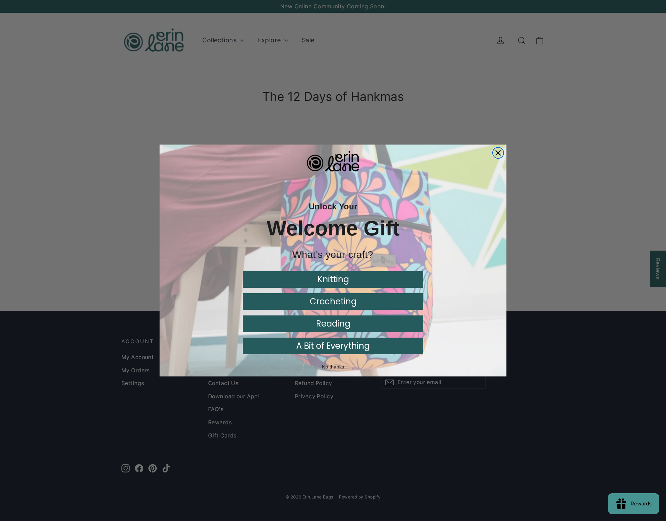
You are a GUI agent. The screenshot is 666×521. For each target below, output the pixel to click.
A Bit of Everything (333, 345)
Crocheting (333, 301)
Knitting (333, 279)
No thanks (333, 367)
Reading (333, 323)
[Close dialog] (498, 152)
